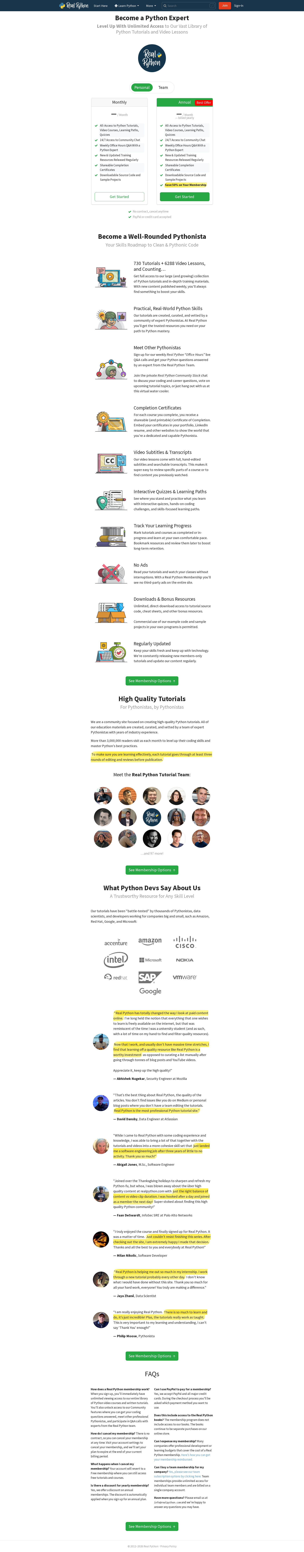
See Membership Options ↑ (152, 680)
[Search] (164, 5)
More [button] (150, 6)
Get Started (119, 196)
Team (163, 87)
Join (225, 5)
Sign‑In (238, 6)
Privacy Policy (168, 1546)
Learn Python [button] (127, 6)
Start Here (100, 6)
